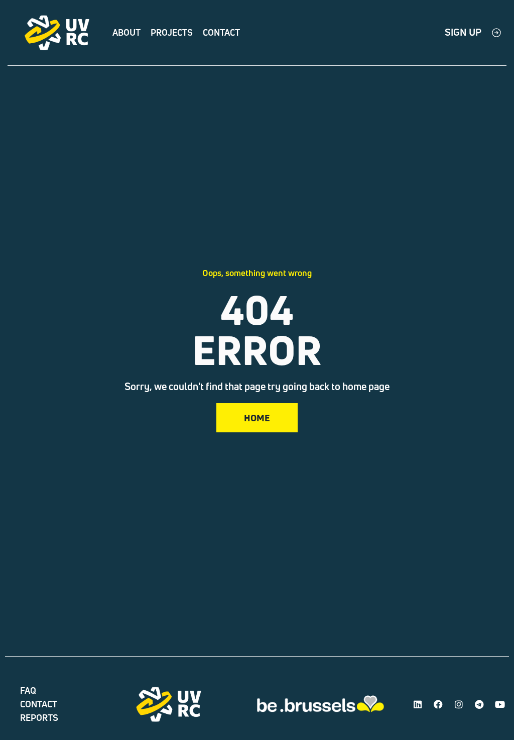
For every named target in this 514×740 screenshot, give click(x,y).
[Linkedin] (418, 704)
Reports (39, 717)
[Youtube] (500, 704)
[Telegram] (479, 704)
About (126, 32)
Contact (221, 32)
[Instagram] (459, 704)
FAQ (28, 690)
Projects (172, 32)
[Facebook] (438, 704)
